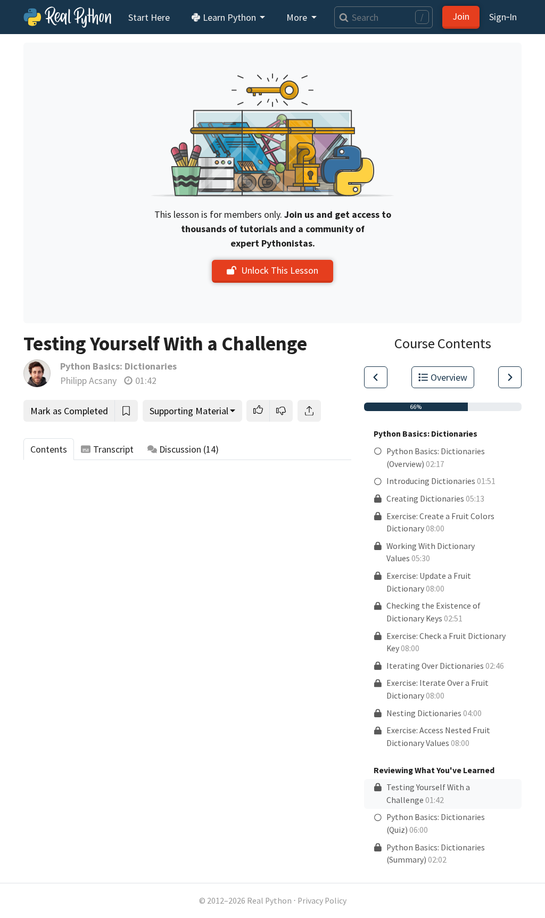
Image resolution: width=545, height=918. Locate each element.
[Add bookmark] (126, 411)
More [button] (297, 17)
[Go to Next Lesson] (510, 377)
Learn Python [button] (229, 17)
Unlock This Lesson (279, 270)
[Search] (341, 17)
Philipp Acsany (88, 380)
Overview (449, 377)
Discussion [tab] (189, 449)
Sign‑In (503, 17)
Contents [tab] (48, 449)
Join (460, 16)
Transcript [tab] (113, 449)
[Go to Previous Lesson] (375, 377)
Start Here (149, 17)
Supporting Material (189, 411)
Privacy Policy (322, 901)
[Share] (309, 411)
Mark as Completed (69, 411)
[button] (258, 411)
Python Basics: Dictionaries (118, 366)
